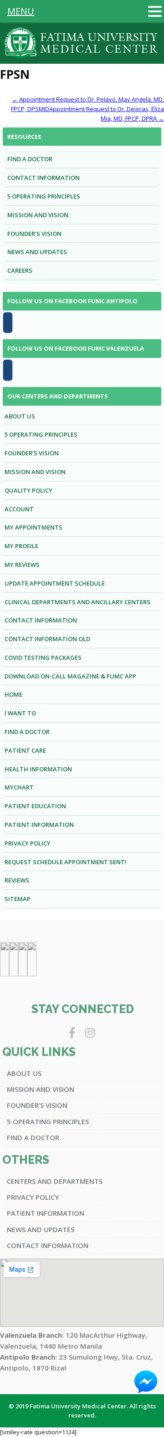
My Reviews (22, 565)
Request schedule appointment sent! (66, 862)
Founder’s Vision (34, 233)
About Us (20, 416)
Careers (19, 270)
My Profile (21, 546)
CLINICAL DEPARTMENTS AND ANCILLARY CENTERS (77, 602)
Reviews (17, 880)
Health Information (38, 769)
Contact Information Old (47, 639)
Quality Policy (28, 490)
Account (19, 509)
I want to (20, 713)
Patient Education (35, 806)
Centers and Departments (54, 1181)
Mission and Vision (37, 215)
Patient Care (25, 750)
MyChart (19, 787)
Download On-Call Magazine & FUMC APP (70, 676)
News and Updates (37, 252)
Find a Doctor (29, 159)
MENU (20, 11)
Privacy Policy (28, 843)
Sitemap (18, 899)
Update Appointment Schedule (55, 583)
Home (13, 694)
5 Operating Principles (43, 196)
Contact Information (43, 177)
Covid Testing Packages (43, 657)
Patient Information (39, 824)
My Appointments (33, 527)
